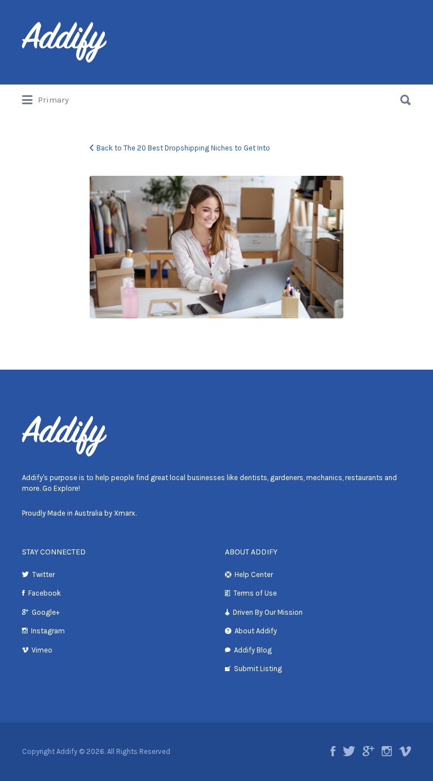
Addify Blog (253, 650)
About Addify (256, 631)
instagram (387, 751)
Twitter (43, 574)
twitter (349, 751)
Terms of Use (255, 593)
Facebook (44, 593)
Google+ (46, 612)
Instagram (48, 631)
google (368, 751)
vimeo (405, 751)
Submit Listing (258, 668)
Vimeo (42, 650)
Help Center (254, 574)
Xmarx (124, 513)
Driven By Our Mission (268, 612)
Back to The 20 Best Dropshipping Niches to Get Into (183, 148)
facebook (332, 751)
